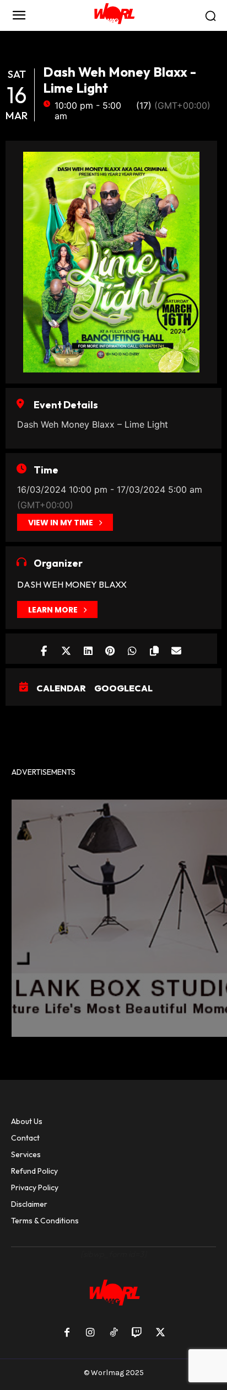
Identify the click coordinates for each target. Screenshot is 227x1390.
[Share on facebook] (43, 648)
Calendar (61, 688)
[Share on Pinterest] (110, 648)
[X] (160, 1333)
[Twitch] (136, 1333)
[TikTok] (113, 1333)
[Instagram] (90, 1333)
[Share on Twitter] (65, 648)
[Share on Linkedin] (88, 648)
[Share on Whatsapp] (132, 648)
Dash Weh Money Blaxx (72, 584)
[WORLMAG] (113, 15)
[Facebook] (66, 1333)
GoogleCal (123, 688)
